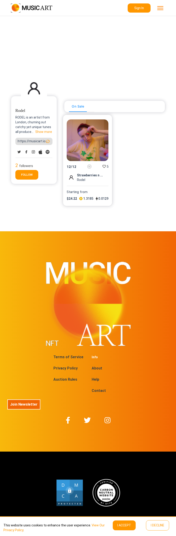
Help (95, 379)
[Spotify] (89, 166)
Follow (27, 174)
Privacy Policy (65, 368)
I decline (157, 525)
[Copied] (47, 141)
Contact (99, 390)
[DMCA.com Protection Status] (69, 492)
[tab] (78, 106)
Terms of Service (68, 357)
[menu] (160, 8)
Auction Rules (65, 379)
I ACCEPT (124, 525)
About (97, 368)
